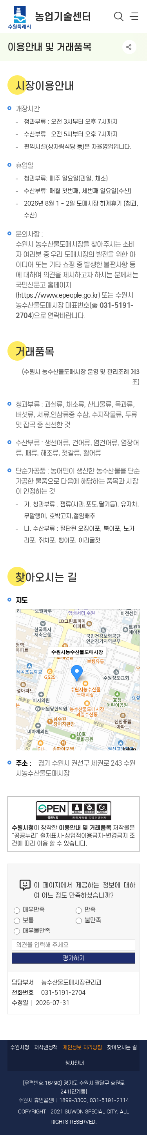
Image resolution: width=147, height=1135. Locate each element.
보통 (28, 920)
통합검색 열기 (119, 16)
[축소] (129, 678)
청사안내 (74, 1063)
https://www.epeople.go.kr (58, 295)
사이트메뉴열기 (134, 18)
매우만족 (34, 909)
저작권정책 (46, 1047)
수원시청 (19, 1047)
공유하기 (129, 47)
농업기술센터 (63, 16)
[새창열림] (74, 812)
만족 (90, 909)
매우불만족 (36, 930)
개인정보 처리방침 (82, 1047)
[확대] (129, 666)
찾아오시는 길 (122, 1047)
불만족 (93, 920)
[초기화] (129, 693)
